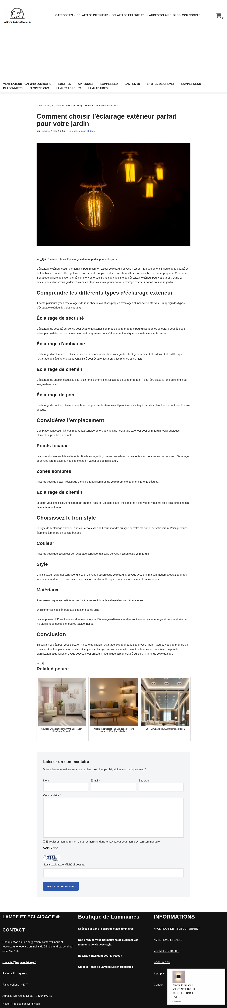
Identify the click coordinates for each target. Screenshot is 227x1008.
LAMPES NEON (191, 83)
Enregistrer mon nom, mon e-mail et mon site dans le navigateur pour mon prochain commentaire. (103, 841)
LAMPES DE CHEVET (160, 83)
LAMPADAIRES (98, 88)
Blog (176, 15)
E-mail (95, 780)
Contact (158, 984)
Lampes (73, 131)
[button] (74, 15)
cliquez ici (22, 973)
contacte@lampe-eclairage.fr (19, 962)
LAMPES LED (109, 83)
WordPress (33, 1003)
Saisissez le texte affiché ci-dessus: (64, 864)
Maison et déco (87, 131)
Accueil (40, 105)
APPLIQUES (86, 83)
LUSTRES (64, 83)
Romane (45, 131)
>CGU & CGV (162, 962)
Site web (144, 780)
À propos (159, 973)
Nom (47, 780)
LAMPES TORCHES (68, 88)
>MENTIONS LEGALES (168, 939)
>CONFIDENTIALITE (166, 951)
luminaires (43, 579)
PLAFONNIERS (13, 88)
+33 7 (24, 984)
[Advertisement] (113, 55)
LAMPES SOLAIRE (159, 15)
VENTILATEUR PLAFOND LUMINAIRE (27, 83)
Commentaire (52, 795)
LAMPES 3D (132, 83)
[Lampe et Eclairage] (17, 15)
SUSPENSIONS (39, 88)
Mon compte (191, 15)
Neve (5, 1003)
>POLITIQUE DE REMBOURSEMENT (177, 928)
